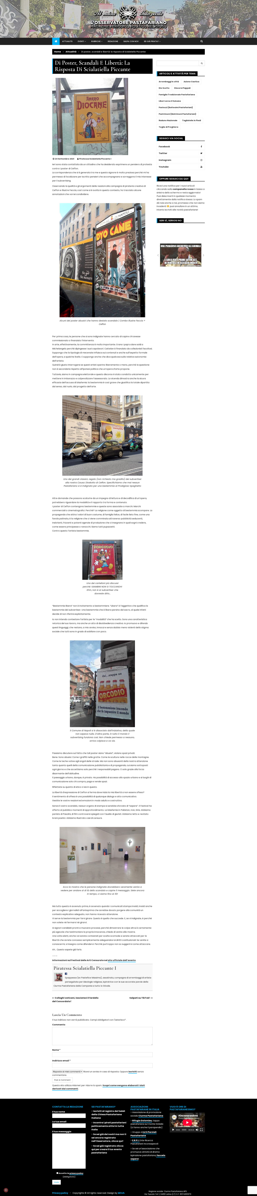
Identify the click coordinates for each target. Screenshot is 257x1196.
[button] (158, 255)
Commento (58, 1024)
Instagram (165, 160)
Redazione (113, 41)
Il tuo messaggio (61, 1131)
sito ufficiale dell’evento (122, 960)
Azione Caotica (191, 81)
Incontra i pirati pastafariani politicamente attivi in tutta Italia (108, 1126)
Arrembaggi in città (169, 81)
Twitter (163, 153)
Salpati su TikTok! (139, 997)
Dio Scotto (164, 88)
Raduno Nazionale (168, 120)
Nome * (56, 1049)
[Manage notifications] (6, 1190)
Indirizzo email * (61, 1060)
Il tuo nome (58, 1111)
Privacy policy (60, 1193)
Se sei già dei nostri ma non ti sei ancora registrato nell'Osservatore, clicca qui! (108, 1138)
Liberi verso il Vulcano (170, 101)
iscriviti (132, 1071)
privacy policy (76, 1173)
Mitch (121, 1193)
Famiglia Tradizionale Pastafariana (177, 94)
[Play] (173, 1129)
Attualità (67, 41)
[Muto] (197, 1129)
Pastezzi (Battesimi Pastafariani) (176, 107)
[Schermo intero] (201, 1129)
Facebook (164, 146)
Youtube (164, 166)
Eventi (81, 41)
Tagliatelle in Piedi (191, 120)
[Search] (202, 63)
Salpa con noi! (131, 41)
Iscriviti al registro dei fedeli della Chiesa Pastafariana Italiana (108, 1114)
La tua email (59, 1121)
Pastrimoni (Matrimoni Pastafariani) (177, 114)
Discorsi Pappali (182, 88)
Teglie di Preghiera (168, 127)
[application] (187, 1122)
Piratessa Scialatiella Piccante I (95, 158)
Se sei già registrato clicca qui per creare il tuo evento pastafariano (107, 1149)
